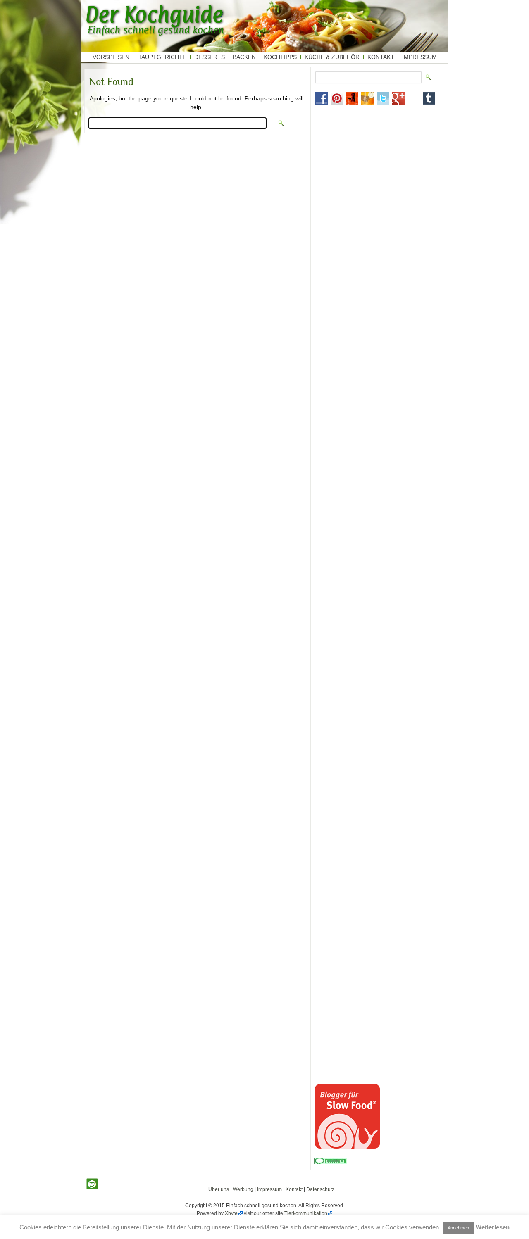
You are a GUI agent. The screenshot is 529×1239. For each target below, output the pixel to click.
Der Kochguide (154, 14)
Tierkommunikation (305, 1213)
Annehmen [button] (458, 1227)
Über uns (218, 1189)
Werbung (243, 1189)
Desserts (209, 57)
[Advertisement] (379, 165)
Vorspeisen (111, 57)
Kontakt (380, 57)
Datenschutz (320, 1189)
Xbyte (231, 1213)
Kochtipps (280, 57)
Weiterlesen (493, 1227)
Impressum (419, 57)
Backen (244, 57)
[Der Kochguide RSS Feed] (92, 1184)
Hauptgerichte (161, 57)
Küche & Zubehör (332, 57)
